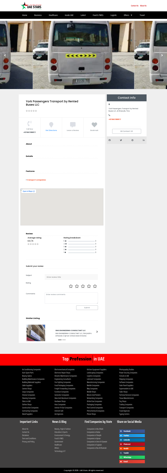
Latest (83, 15)
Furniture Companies (62, 391)
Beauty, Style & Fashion (63, 428)
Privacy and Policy (28, 441)
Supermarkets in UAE (126, 388)
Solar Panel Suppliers (126, 385)
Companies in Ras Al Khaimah (97, 447)
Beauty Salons (27, 375)
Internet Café (59, 410)
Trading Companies (125, 404)
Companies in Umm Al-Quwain (97, 441)
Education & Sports (61, 432)
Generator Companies (62, 394)
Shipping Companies (126, 379)
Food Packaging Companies (64, 385)
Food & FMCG (98, 15)
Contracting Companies (30, 410)
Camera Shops (27, 388)
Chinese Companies (28, 394)
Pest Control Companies (95, 407)
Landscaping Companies (95, 372)
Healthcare (53, 15)
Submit (87, 308)
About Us (143, 5)
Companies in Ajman (94, 438)
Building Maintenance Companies (33, 379)
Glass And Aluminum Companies (65, 398)
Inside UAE (69, 15)
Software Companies (126, 382)
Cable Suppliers (27, 385)
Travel (142, 15)
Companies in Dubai (93, 432)
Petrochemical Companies (95, 410)
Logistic (114, 15)
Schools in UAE (124, 375)
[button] (26, 331)
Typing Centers (124, 414)
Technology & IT (60, 451)
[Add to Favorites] (94, 126)
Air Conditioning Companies (31, 369)
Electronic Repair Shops (62, 372)
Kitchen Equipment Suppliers (96, 369)
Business (38, 15)
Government (59, 441)
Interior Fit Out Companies (63, 407)
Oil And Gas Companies (94, 401)
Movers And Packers (94, 394)
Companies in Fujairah (94, 444)
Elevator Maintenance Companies (66, 375)
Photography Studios (126, 369)
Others (126, 15)
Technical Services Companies (129, 394)
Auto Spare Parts (28, 372)
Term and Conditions (29, 438)
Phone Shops (91, 414)
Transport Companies (126, 407)
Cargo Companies (28, 391)
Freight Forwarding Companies (65, 388)
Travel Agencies (124, 410)
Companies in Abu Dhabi (95, 428)
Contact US (127, 131)
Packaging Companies (94, 404)
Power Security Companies (128, 372)
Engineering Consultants (63, 379)
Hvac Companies (60, 404)
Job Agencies (59, 414)
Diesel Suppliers (27, 414)
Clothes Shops (27, 404)
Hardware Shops (60, 401)
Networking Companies (95, 398)
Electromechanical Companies (65, 369)
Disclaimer (25, 435)
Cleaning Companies (29, 398)
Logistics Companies (93, 375)
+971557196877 (115, 119)
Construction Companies (30, 407)
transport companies (36, 180)
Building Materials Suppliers (31, 382)
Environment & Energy (62, 435)
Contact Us (134, 5)
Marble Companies (93, 385)
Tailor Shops (123, 391)
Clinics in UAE (26, 401)
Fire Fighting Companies (63, 382)
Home (24, 15)
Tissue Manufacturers (126, 398)
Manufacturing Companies (96, 382)
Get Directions (51, 130)
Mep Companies (92, 388)
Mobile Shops (91, 391)
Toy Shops (122, 401)
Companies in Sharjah (94, 435)
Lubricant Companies (94, 379)
